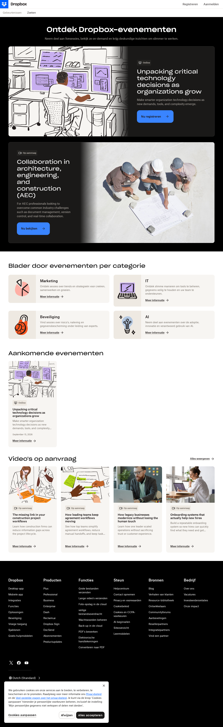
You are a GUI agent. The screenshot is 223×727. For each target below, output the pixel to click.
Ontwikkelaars (157, 606)
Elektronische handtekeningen (88, 639)
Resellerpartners (158, 623)
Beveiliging (15, 618)
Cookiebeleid (121, 606)
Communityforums (160, 612)
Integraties (14, 600)
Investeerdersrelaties (196, 600)
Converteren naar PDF (92, 647)
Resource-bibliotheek (161, 600)
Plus (45, 588)
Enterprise (49, 606)
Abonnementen (52, 635)
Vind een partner (158, 635)
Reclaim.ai (49, 618)
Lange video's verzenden (93, 598)
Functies (13, 606)
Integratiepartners (159, 629)
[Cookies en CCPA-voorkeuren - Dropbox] (56, 702)
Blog (151, 588)
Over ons (189, 588)
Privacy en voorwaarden (127, 600)
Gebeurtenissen (12, 12)
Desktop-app (16, 588)
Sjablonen (14, 629)
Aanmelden (211, 4)
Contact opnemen (124, 594)
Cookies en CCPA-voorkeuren (124, 614)
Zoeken (31, 12)
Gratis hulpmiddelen (20, 635)
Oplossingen (15, 612)
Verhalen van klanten (161, 594)
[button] (24, 678)
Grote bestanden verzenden (89, 590)
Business (48, 600)
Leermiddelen (122, 633)
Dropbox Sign (51, 623)
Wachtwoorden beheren (93, 619)
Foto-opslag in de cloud (93, 604)
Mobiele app (15, 594)
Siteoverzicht (121, 627)
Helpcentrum (121, 588)
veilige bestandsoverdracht (90, 612)
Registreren (190, 4)
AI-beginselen (122, 621)
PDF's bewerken (88, 631)
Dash (46, 612)
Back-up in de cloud (90, 625)
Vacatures (189, 594)
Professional (50, 594)
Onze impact (191, 606)
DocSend (48, 629)
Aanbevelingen (157, 618)
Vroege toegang (17, 623)
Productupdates (52, 641)
